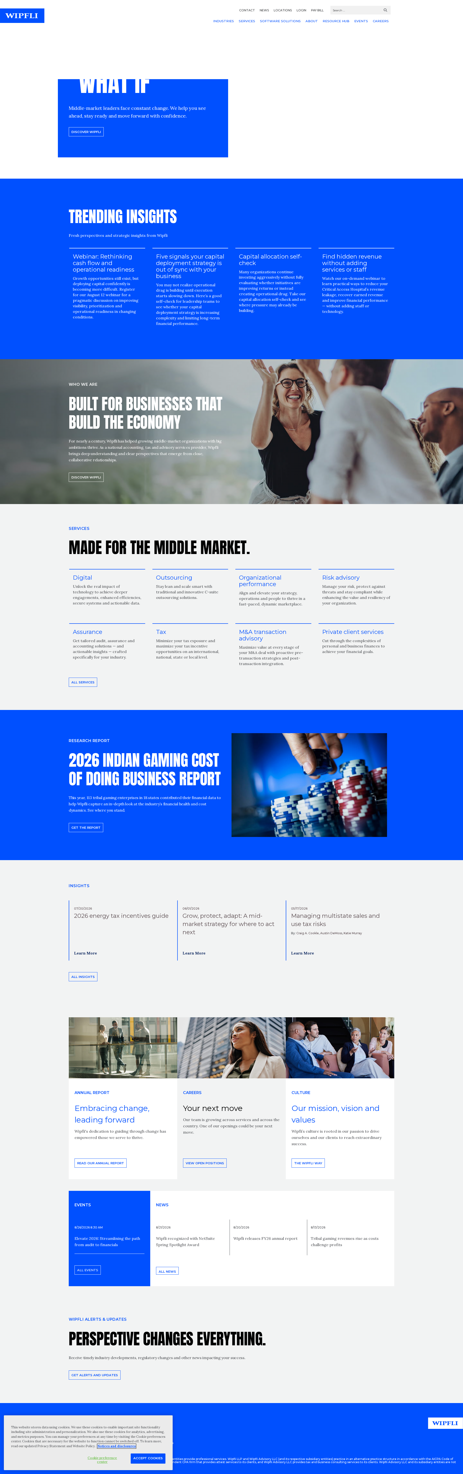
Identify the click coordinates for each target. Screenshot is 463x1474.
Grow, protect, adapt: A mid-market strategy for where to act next (228, 924)
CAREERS (381, 21)
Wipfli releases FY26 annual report (265, 1238)
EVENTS (361, 21)
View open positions (205, 1163)
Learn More (85, 953)
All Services (83, 682)
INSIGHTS (79, 886)
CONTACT (247, 10)
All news (167, 1271)
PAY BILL (317, 10)
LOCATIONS (283, 10)
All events (87, 1270)
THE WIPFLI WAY (308, 1163)
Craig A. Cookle (307, 933)
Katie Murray (353, 933)
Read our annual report (100, 1163)
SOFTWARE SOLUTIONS (280, 21)
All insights (83, 977)
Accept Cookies (148, 1458)
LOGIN (301, 10)
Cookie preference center (102, 1460)
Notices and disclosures (116, 1446)
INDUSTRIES (223, 21)
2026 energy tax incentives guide (121, 915)
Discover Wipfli (86, 132)
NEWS (264, 10)
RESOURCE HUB (336, 21)
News (162, 1205)
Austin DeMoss (331, 933)
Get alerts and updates (94, 1375)
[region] (88, 1442)
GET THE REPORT (86, 827)
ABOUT (312, 21)
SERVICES (247, 21)
